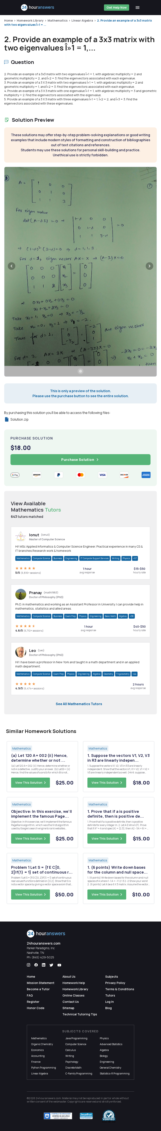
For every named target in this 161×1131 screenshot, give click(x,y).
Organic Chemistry (42, 1044)
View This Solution (28, 783)
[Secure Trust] (86, 1116)
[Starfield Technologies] (58, 1116)
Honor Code (35, 1008)
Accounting (38, 1056)
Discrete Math (73, 1067)
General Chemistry (110, 1067)
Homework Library (30, 20)
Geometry (108, 673)
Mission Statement (40, 983)
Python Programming (43, 1067)
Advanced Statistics (111, 1044)
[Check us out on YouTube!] (59, 965)
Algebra (123, 616)
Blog (108, 1008)
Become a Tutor (38, 989)
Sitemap (68, 1008)
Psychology (71, 1062)
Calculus (70, 1050)
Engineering (71, 558)
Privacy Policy (115, 983)
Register (33, 1002)
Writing (115, 558)
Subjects (111, 976)
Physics (126, 558)
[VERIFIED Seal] (108, 1116)
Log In (109, 1002)
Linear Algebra (82, 20)
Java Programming (76, 1038)
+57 (135, 558)
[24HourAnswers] (37, 7)
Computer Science (41, 558)
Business (57, 558)
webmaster (59, 1101)
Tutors (110, 995)
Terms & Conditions (119, 989)
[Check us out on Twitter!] (51, 965)
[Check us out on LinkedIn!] (43, 965)
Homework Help (73, 983)
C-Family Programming (78, 1073)
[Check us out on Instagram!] (28, 965)
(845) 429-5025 (43, 957)
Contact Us (70, 1002)
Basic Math (110, 616)
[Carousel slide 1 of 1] (80, 371)
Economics (37, 1050)
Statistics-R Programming (115, 1073)
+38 (132, 616)
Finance (35, 1062)
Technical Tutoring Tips (79, 1014)
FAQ (30, 995)
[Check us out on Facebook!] (36, 965)
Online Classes (73, 995)
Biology (104, 1056)
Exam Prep (70, 616)
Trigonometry (122, 673)
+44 (134, 673)
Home (8, 20)
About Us (68, 976)
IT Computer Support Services (94, 558)
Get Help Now (116, 7)
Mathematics (58, 20)
